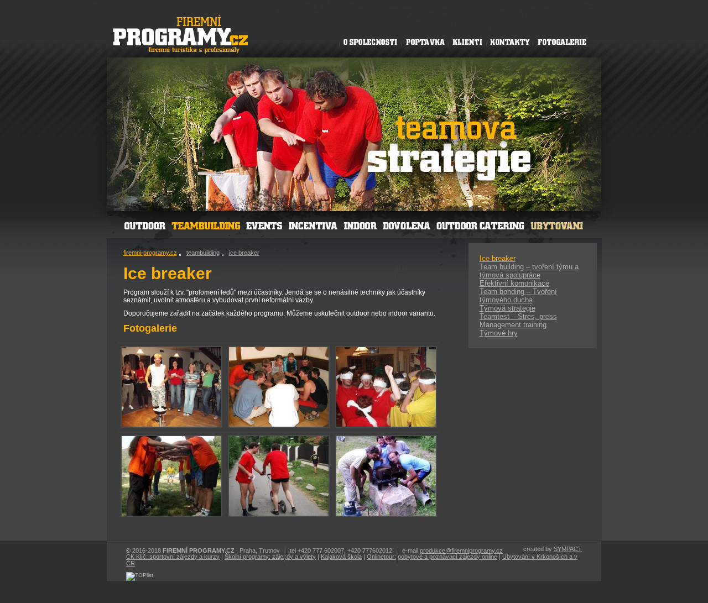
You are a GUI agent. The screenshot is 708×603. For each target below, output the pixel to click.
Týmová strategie (507, 308)
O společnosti (370, 42)
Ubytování (555, 224)
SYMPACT (568, 549)
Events (264, 224)
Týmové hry (499, 333)
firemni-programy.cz (150, 252)
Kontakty (510, 42)
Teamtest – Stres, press (518, 316)
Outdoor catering (481, 224)
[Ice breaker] (171, 425)
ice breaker (244, 252)
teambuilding (203, 252)
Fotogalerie (562, 42)
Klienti (467, 42)
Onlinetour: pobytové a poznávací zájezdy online (432, 556)
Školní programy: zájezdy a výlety (270, 556)
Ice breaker (498, 258)
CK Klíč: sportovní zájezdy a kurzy (173, 556)
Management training (513, 325)
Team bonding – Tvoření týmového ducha (518, 295)
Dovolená (406, 224)
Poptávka (424, 42)
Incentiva (312, 224)
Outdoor (144, 224)
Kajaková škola (341, 556)
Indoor (359, 224)
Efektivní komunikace (514, 283)
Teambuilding (206, 224)
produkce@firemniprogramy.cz (461, 550)
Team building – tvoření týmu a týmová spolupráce (529, 271)
